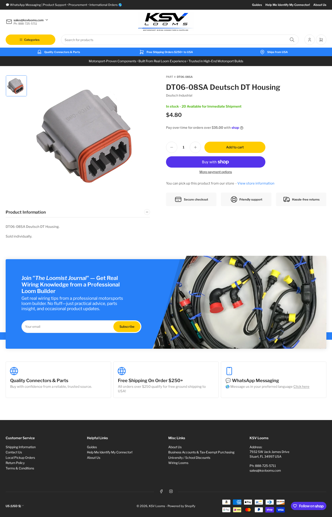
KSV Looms (157, 506)
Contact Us (14, 452)
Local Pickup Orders (20, 457)
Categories (32, 40)
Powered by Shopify (181, 506)
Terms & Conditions (20, 468)
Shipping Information (21, 447)
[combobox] (180, 40)
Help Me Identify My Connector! (287, 5)
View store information (255, 183)
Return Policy (15, 463)
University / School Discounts (189, 457)
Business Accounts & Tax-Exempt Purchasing (201, 452)
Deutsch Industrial (179, 95)
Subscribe (126, 326)
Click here (301, 387)
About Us (319, 5)
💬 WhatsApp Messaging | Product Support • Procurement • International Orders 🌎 (64, 5)
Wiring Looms (178, 463)
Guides (257, 5)
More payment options (215, 172)
